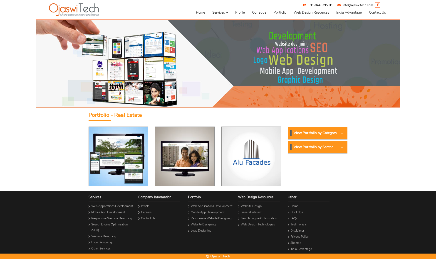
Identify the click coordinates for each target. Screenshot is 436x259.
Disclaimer (297, 231)
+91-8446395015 (320, 5)
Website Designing (103, 236)
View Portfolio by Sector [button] (313, 146)
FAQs (293, 218)
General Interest (251, 212)
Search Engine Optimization (259, 218)
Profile (240, 12)
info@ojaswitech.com (358, 5)
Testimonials (298, 224)
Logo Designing (101, 242)
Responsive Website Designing (111, 218)
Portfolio (280, 12)
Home (200, 12)
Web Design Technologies (258, 224)
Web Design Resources (311, 12)
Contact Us (377, 12)
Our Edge (259, 12)
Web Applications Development (112, 206)
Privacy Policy (299, 237)
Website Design (251, 206)
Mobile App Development (108, 212)
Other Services (101, 249)
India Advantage (349, 12)
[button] (220, 12)
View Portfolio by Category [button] (315, 132)
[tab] (318, 133)
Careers (146, 212)
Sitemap (295, 243)
